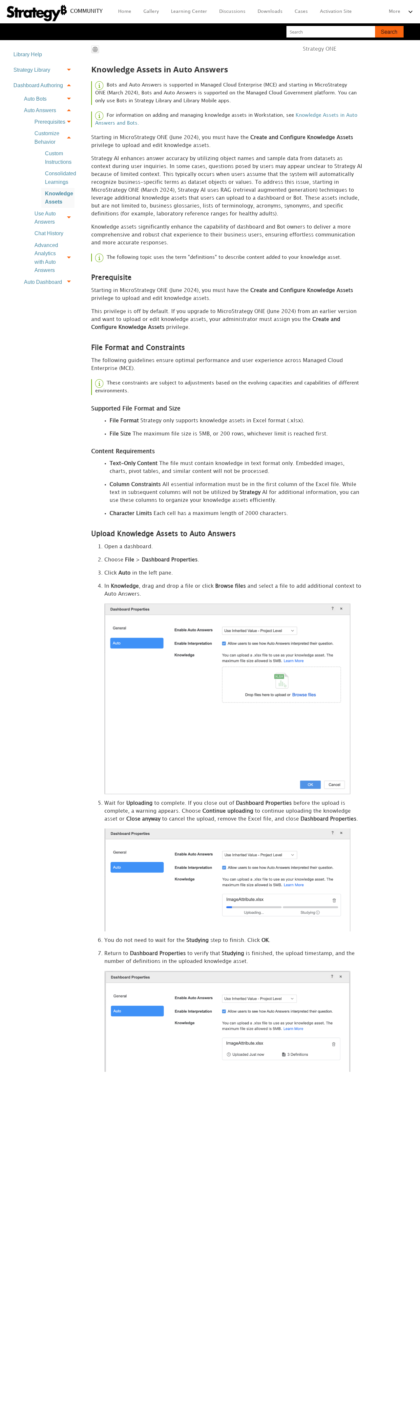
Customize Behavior (46, 138)
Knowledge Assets (59, 198)
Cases (301, 11)
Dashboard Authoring (38, 85)
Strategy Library (31, 70)
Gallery (151, 11)
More (394, 11)
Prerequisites (49, 122)
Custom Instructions (58, 158)
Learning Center (189, 11)
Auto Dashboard (43, 282)
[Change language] (95, 49)
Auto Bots (35, 99)
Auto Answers (40, 110)
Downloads (270, 11)
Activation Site (336, 11)
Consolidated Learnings (59, 178)
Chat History (48, 233)
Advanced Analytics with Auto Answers (46, 257)
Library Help (27, 54)
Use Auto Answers (45, 218)
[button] (389, 31)
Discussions (232, 11)
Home (124, 11)
